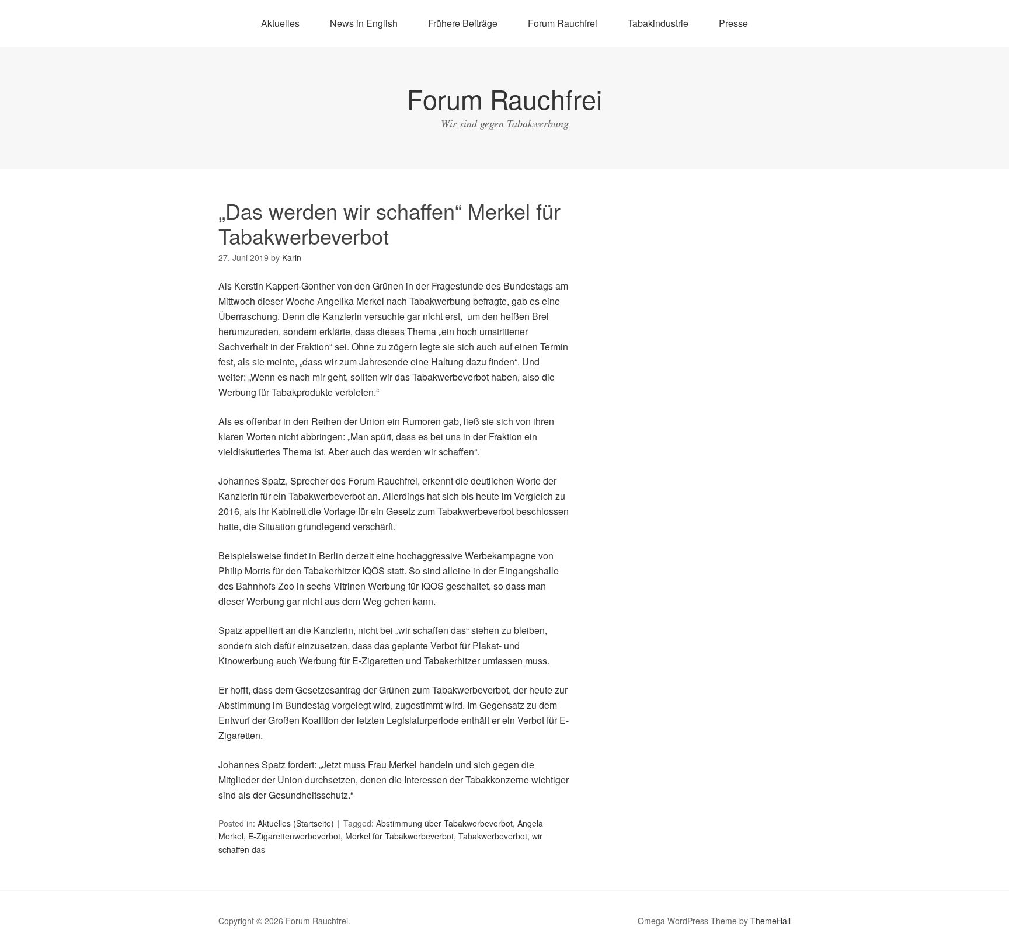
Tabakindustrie (658, 23)
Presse (733, 23)
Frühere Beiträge (462, 23)
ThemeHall (770, 920)
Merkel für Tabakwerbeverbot (399, 836)
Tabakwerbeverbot (492, 836)
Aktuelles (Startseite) (296, 823)
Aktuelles (280, 23)
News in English (364, 23)
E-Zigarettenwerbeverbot (294, 836)
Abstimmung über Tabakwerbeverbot (444, 823)
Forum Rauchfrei (562, 23)
